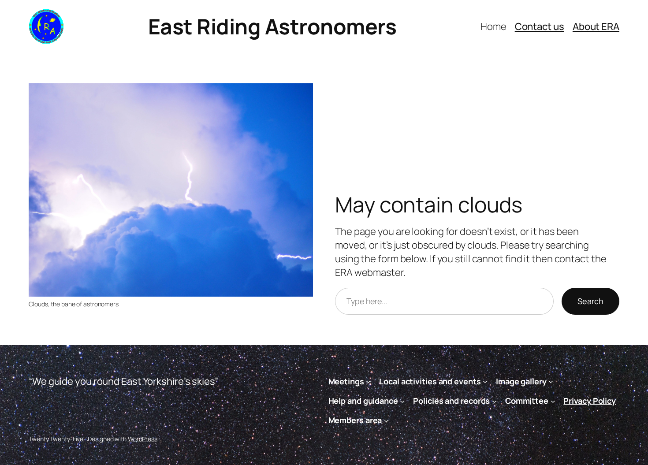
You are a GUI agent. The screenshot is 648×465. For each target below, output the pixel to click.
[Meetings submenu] (368, 381)
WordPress (142, 439)
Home (493, 26)
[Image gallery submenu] (550, 381)
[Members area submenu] (386, 420)
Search (590, 301)
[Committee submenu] (553, 400)
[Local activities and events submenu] (485, 381)
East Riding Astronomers (272, 26)
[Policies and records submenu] (494, 400)
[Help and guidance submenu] (402, 400)
